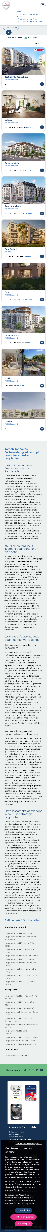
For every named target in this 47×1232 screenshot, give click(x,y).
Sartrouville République (16, 77)
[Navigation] (42, 5)
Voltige (8, 120)
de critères (12, 27)
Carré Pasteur (12, 335)
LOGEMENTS (33, 37)
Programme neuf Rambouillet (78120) (21, 955)
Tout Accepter (23, 1223)
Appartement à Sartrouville (17, 1055)
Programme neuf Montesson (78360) (21, 1037)
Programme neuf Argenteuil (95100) (20, 1040)
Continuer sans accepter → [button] (29, 1143)
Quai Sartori (11, 249)
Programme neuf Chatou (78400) (19, 959)
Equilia (8, 378)
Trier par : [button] (37, 43)
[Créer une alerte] (9, 32)
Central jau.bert (13, 206)
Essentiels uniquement (23, 1217)
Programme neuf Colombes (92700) (21, 1044)
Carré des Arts (12, 163)
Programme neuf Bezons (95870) (19, 1008)
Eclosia (8, 421)
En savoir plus (23, 1210)
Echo (7, 292)
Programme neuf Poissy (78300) (19, 933)
